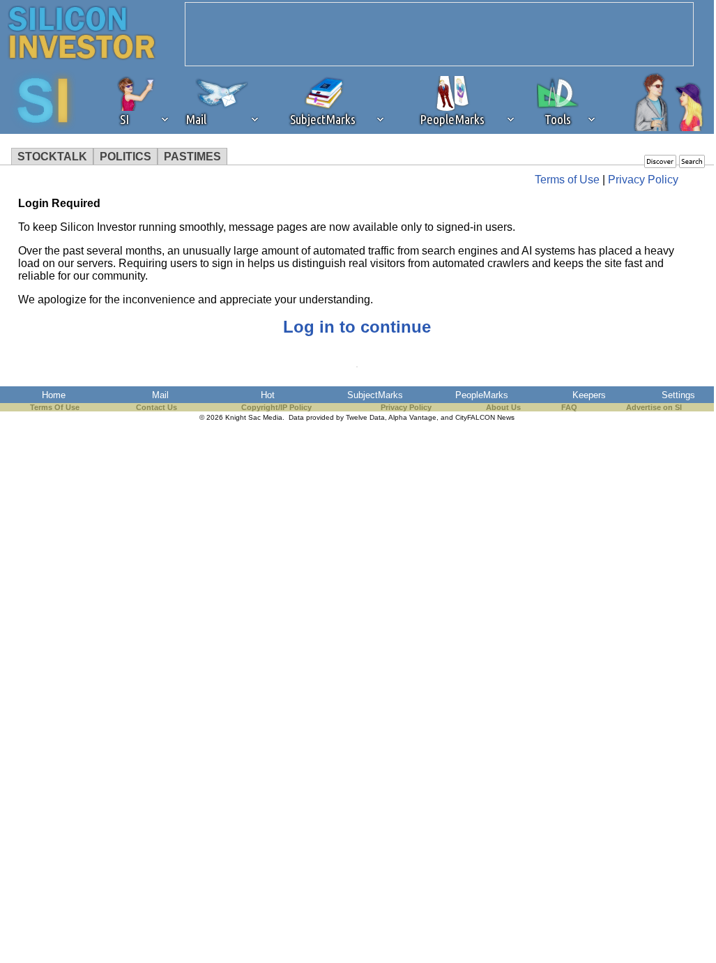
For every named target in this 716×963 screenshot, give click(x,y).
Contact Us (156, 407)
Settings (678, 395)
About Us (503, 407)
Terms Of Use (54, 407)
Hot (268, 395)
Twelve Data (365, 417)
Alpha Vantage (412, 417)
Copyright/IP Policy (276, 407)
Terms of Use (567, 179)
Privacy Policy (643, 179)
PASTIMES (192, 156)
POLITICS (125, 156)
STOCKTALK (52, 156)
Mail (160, 395)
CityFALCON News (485, 417)
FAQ (569, 407)
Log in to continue (357, 326)
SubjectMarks (375, 395)
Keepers (589, 395)
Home (54, 395)
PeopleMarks (481, 395)
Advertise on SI (654, 407)
